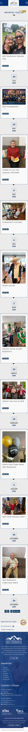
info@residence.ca (7, 629)
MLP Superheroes (10, 107)
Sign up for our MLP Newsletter (14, 718)
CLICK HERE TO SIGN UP (14, 725)
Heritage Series (6, 679)
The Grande (5, 675)
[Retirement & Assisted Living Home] (14, 3)
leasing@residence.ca (8, 704)
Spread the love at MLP (13, 401)
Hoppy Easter (8, 286)
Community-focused (12, 222)
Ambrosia (5, 667)
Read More (5, 65)
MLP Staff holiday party (13, 517)
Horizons (5, 671)
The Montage (6, 677)
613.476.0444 (7, 626)
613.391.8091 (5, 702)
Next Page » (16, 611)
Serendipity (5, 673)
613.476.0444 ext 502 (7, 700)
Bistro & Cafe (6, 669)
